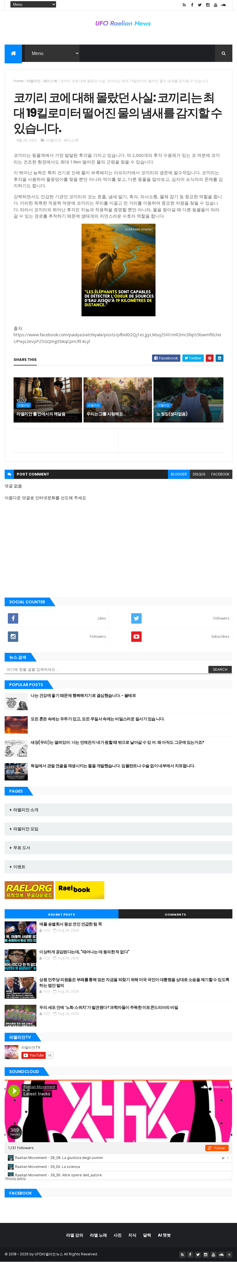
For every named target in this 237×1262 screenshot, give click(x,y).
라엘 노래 (98, 1235)
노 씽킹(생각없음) (172, 414)
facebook (220, 474)
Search (220, 670)
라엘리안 (33, 80)
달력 (147, 1235)
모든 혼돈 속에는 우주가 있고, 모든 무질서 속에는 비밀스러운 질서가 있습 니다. (98, 719)
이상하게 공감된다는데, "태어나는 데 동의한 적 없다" (84, 952)
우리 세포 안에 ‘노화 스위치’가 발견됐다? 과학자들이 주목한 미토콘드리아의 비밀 (108, 1007)
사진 (118, 1235)
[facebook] (192, 5)
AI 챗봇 (164, 1235)
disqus (199, 474)
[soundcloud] (223, 5)
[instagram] (208, 5)
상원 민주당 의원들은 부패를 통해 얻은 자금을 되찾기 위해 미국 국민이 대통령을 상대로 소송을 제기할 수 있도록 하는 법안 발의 (134, 982)
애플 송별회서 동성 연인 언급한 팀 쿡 (70, 924)
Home (19, 80)
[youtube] (215, 5)
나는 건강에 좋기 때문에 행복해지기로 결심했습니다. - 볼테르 (83, 695)
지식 (132, 1235)
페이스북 (50, 80)
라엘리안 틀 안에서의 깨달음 (40, 414)
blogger (179, 474)
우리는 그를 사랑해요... (106, 414)
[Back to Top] (229, 1255)
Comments (175, 914)
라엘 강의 (74, 1235)
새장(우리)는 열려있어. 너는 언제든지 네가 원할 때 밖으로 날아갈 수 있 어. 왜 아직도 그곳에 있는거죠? (117, 742)
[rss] (184, 5)
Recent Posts (61, 914)
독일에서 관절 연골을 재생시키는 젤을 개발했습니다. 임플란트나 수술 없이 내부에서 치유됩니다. (113, 766)
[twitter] (200, 5)
